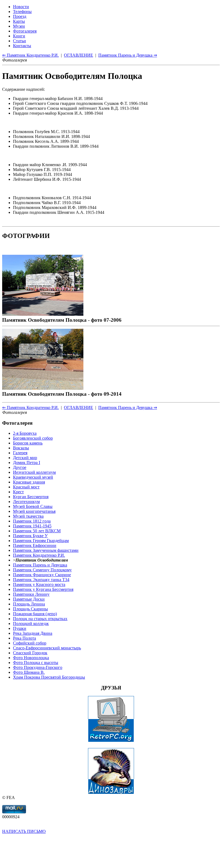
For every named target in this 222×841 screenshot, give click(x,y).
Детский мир (25, 457)
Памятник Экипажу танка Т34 (41, 579)
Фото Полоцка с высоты (35, 662)
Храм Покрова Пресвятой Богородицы (49, 677)
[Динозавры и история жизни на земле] (111, 792)
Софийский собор (29, 643)
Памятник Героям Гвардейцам (41, 540)
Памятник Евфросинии (34, 545)
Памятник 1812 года (32, 521)
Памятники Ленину (31, 594)
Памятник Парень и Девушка (40, 565)
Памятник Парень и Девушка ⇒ (127, 407)
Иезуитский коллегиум (34, 472)
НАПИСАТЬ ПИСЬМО (24, 831)
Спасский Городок (30, 652)
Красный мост (26, 487)
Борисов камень (28, 443)
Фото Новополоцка (31, 657)
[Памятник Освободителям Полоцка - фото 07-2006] (42, 314)
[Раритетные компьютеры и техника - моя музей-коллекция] (111, 740)
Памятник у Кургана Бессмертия (43, 589)
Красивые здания (29, 482)
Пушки (19, 628)
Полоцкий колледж (31, 623)
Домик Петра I (26, 462)
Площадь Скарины (30, 609)
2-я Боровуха (25, 433)
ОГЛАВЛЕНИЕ (78, 407)
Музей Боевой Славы (33, 506)
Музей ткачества (28, 516)
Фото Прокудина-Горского (37, 667)
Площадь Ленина (29, 604)
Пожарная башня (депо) (35, 613)
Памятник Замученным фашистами (46, 550)
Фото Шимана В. (29, 672)
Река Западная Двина (32, 633)
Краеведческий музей (33, 477)
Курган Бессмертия (30, 496)
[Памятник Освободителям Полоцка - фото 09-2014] (42, 388)
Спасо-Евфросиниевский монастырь (47, 648)
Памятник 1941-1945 (32, 526)
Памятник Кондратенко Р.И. (39, 555)
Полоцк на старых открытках (40, 618)
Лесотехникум (26, 501)
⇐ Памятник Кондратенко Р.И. (30, 407)
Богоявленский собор (33, 438)
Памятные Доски (29, 599)
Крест (18, 491)
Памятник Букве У (30, 535)
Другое (19, 467)
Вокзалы (21, 448)
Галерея (20, 452)
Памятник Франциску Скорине (42, 574)
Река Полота (24, 638)
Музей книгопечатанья (34, 511)
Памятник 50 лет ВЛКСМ (37, 531)
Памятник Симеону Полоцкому (42, 570)
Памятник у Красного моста (39, 584)
